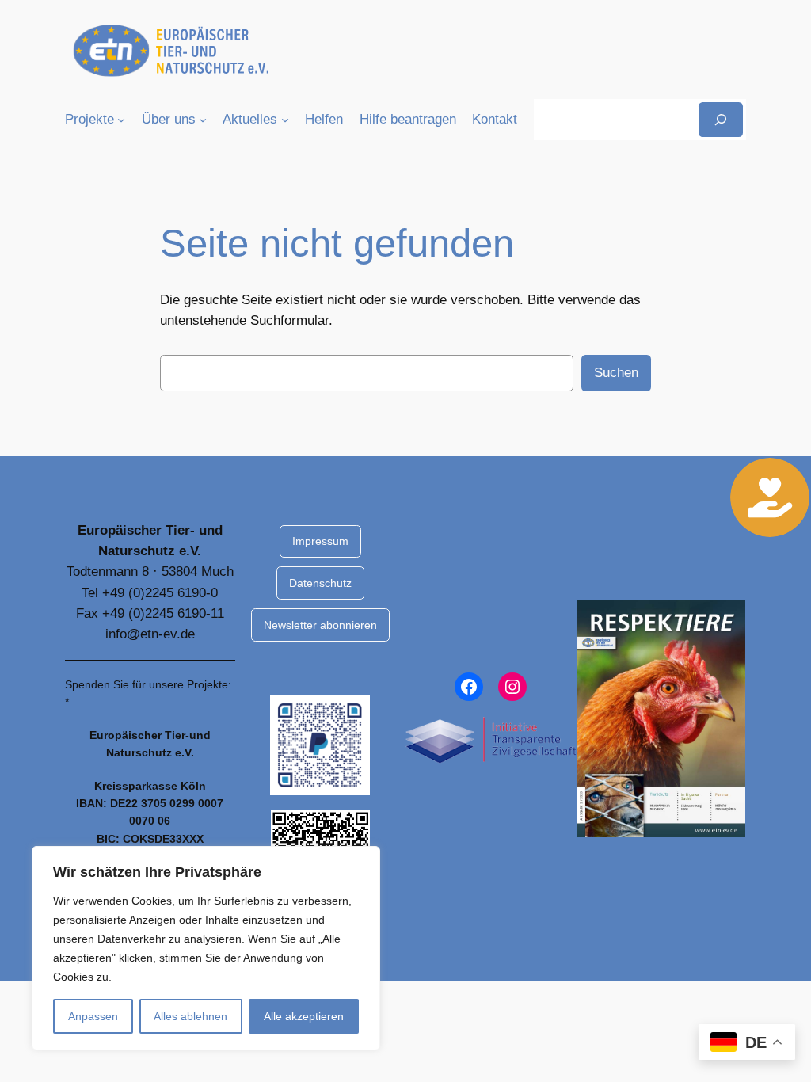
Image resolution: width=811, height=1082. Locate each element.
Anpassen (93, 1016)
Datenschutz (320, 583)
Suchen (616, 372)
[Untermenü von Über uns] (203, 120)
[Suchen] (721, 119)
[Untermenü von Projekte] (121, 120)
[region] (206, 948)
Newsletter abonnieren (320, 625)
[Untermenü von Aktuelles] (285, 120)
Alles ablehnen (190, 1016)
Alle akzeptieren (304, 1016)
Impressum (320, 541)
